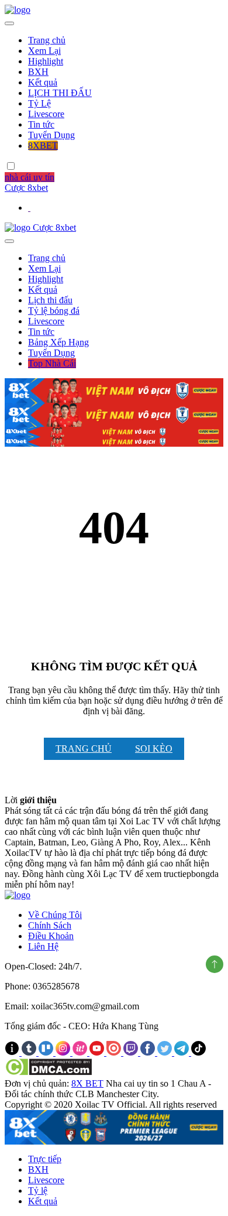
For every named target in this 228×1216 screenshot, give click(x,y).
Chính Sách (49, 925)
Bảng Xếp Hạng (58, 342)
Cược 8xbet (26, 188)
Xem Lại (44, 51)
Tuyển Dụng (51, 135)
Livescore (46, 114)
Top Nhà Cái (52, 363)
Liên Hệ (43, 946)
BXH (38, 72)
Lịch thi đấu (50, 300)
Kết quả (42, 82)
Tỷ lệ (37, 1191)
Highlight (45, 61)
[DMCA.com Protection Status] (48, 1073)
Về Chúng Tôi (55, 915)
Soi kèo (153, 748)
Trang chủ (46, 40)
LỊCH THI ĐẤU (60, 93)
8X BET (87, 1083)
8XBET (43, 145)
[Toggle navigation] (9, 23)
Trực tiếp (44, 1159)
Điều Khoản (51, 936)
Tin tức (41, 124)
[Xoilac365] (17, 10)
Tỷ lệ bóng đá (54, 311)
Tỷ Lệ (39, 103)
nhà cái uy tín (29, 177)
